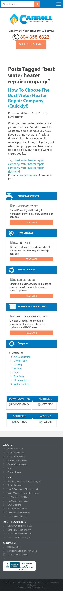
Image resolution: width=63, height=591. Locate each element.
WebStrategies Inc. (37, 587)
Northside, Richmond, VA (19, 530)
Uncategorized (21, 380)
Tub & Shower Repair (17, 516)
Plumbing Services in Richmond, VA (24, 481)
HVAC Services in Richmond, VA (22, 489)
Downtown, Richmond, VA (19, 526)
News (10, 468)
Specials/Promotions (17, 460)
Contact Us (9, 543)
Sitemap (32, 585)
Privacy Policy (14, 472)
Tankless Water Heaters (18, 512)
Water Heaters (28, 175)
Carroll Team (20, 360)
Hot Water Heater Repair (18, 497)
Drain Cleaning (14, 505)
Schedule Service (31, 44)
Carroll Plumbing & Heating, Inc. (26, 582)
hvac (16, 372)
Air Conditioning (22, 356)
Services (7, 478)
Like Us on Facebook (18, 555)
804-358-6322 (34, 37)
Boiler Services (14, 485)
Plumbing (19, 376)
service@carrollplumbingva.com (22, 551)
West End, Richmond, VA (19, 537)
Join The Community (14, 522)
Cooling (18, 364)
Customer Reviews (16, 456)
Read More (31, 222)
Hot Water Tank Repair (18, 501)
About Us (8, 445)
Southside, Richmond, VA (19, 533)
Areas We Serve (15, 449)
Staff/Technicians (15, 452)
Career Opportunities (17, 464)
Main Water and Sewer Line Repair (23, 493)
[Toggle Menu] (58, 4)
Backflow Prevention (17, 508)
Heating (18, 368)
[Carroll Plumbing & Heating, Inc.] (31, 26)
